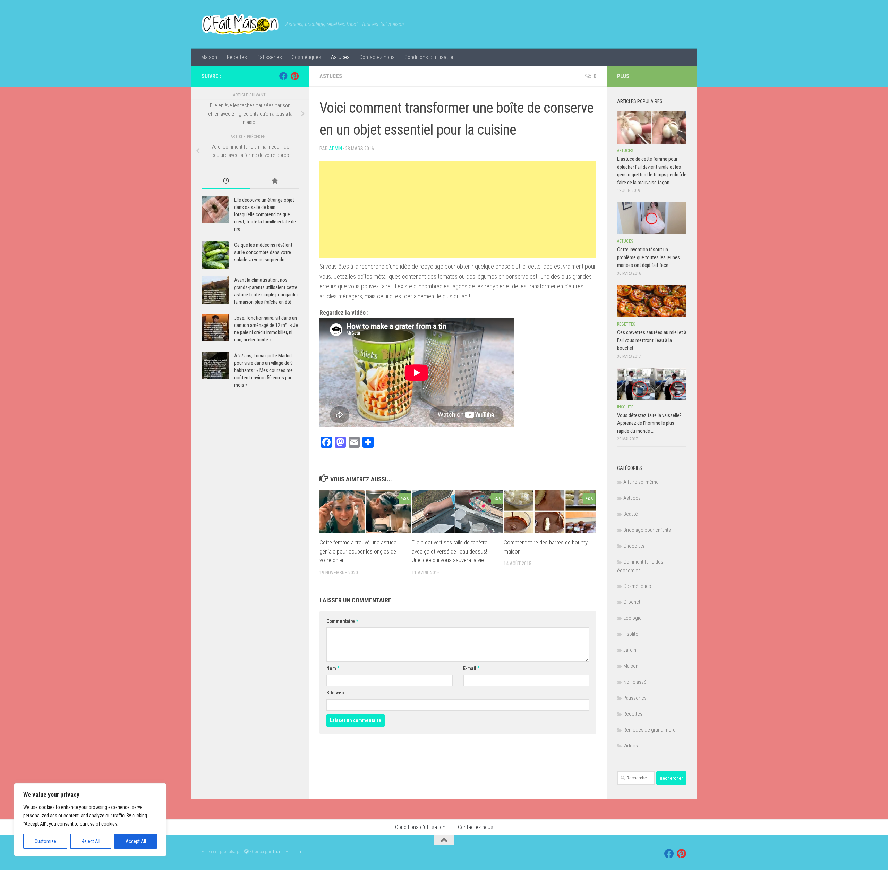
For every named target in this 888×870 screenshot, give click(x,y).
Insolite (625, 407)
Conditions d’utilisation (429, 57)
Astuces (340, 57)
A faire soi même (641, 482)
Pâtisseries (269, 57)
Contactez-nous (377, 57)
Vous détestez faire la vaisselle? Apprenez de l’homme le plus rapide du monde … (649, 423)
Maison (209, 57)
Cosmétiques (306, 57)
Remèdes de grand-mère (649, 730)
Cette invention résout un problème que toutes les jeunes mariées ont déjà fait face (648, 257)
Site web (335, 692)
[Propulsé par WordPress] (246, 851)
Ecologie (632, 618)
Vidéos (630, 746)
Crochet (631, 602)
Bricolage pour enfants (647, 530)
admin (335, 148)
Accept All (136, 841)
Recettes (237, 57)
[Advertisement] (457, 209)
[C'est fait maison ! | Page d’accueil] (240, 24)
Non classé (635, 682)
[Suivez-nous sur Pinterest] (294, 76)
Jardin (629, 650)
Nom (332, 668)
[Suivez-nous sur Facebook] (283, 76)
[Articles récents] (226, 181)
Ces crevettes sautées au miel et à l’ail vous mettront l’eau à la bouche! (651, 340)
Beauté (630, 514)
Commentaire (342, 621)
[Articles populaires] (274, 181)
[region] (90, 819)
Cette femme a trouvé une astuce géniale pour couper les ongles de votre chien (357, 551)
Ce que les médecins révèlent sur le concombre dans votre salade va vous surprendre (263, 252)
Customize (45, 841)
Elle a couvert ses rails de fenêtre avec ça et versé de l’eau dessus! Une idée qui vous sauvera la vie (449, 551)
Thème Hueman (286, 851)
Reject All (91, 841)
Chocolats (633, 546)
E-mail (471, 668)
